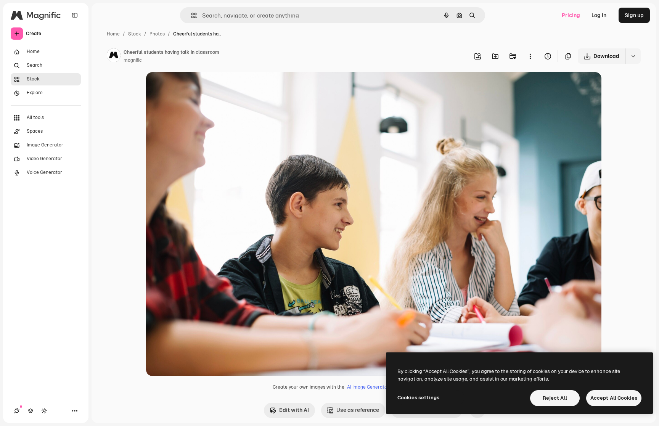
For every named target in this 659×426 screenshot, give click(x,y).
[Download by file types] (633, 56)
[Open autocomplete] (190, 15)
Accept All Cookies (613, 398)
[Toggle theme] (44, 411)
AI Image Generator (368, 387)
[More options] (530, 56)
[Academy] (30, 411)
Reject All (555, 398)
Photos (157, 34)
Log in (598, 15)
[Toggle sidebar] (75, 15)
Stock (134, 34)
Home (113, 34)
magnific (133, 60)
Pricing (571, 15)
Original (195, 86)
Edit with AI (294, 410)
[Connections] (17, 411)
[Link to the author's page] (114, 56)
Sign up (634, 15)
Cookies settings (418, 397)
